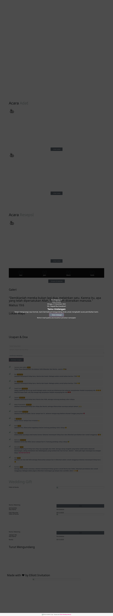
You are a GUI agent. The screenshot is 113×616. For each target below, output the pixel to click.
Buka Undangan (57, 315)
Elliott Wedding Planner (65, 614)
